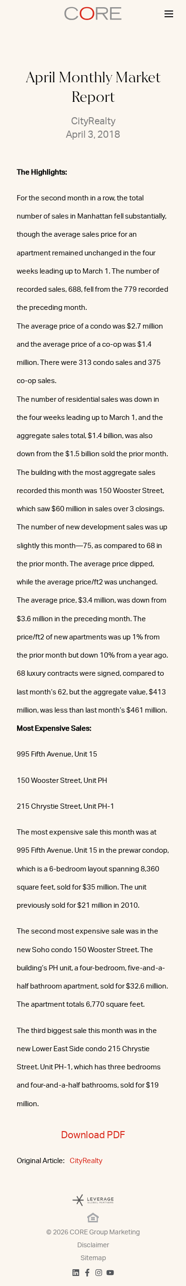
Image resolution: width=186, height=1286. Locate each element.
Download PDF (93, 1135)
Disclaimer (93, 1245)
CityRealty (86, 1161)
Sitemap (93, 1258)
